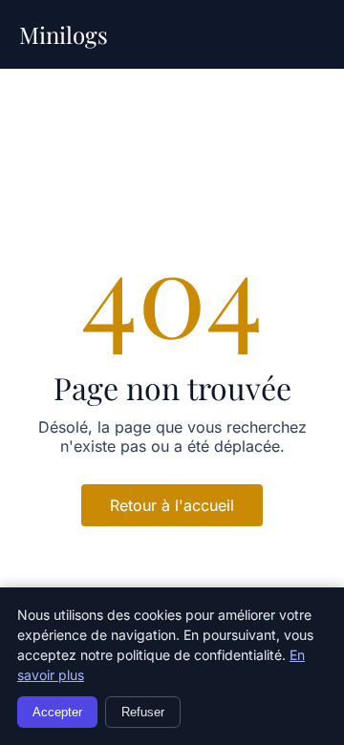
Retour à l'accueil (172, 505)
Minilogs (63, 34)
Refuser (142, 712)
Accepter (57, 712)
